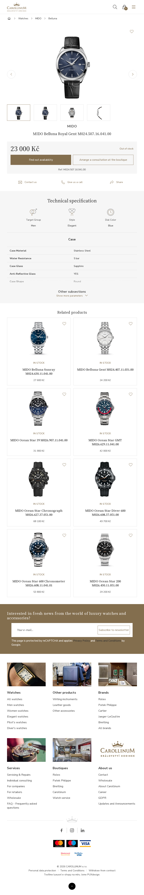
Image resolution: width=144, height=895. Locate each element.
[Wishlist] (64, 323)
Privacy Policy (81, 640)
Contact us (31, 182)
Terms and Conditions (108, 640)
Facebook (61, 830)
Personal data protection (42, 870)
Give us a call (75, 182)
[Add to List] (133, 31)
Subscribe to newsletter (114, 630)
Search (115, 7)
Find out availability (41, 160)
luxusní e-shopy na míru (67, 874)
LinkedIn (82, 830)
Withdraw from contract (102, 870)
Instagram (72, 830)
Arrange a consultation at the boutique (103, 160)
